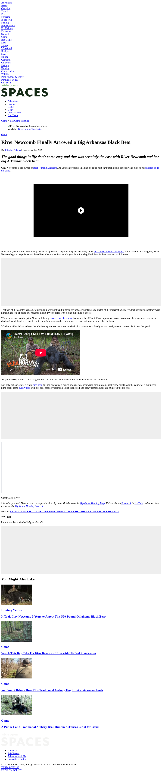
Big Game (6, 39)
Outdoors (6, 62)
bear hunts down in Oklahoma (109, 251)
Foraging (5, 17)
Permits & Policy (9, 79)
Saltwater (6, 34)
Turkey (4, 45)
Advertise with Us (17, 756)
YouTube (138, 503)
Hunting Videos (11, 610)
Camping (5, 8)
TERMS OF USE (10, 767)
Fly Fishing (7, 28)
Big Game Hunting (19, 120)
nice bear (37, 385)
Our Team (6, 82)
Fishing (5, 22)
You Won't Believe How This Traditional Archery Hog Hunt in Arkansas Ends (52, 690)
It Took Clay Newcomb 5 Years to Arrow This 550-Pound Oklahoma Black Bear (53, 616)
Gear (3, 54)
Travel (4, 11)
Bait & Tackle (8, 25)
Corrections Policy (17, 759)
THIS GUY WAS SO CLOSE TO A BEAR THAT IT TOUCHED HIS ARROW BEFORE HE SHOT (64, 511)
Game (4, 37)
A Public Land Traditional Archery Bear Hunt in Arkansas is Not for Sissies (50, 727)
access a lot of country (61, 318)
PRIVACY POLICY (11, 770)
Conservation (8, 71)
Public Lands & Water (12, 77)
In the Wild (6, 19)
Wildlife (5, 74)
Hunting (5, 68)
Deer (3, 42)
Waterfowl (6, 48)
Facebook (126, 503)
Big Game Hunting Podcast (29, 506)
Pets (3, 14)
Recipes (5, 51)
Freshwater (6, 31)
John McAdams (13, 150)
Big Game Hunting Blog (92, 503)
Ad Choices (13, 753)
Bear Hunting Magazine (30, 129)
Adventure (6, 2)
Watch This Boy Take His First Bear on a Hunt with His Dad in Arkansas (48, 653)
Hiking (4, 5)
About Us (12, 750)
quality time (24, 387)
